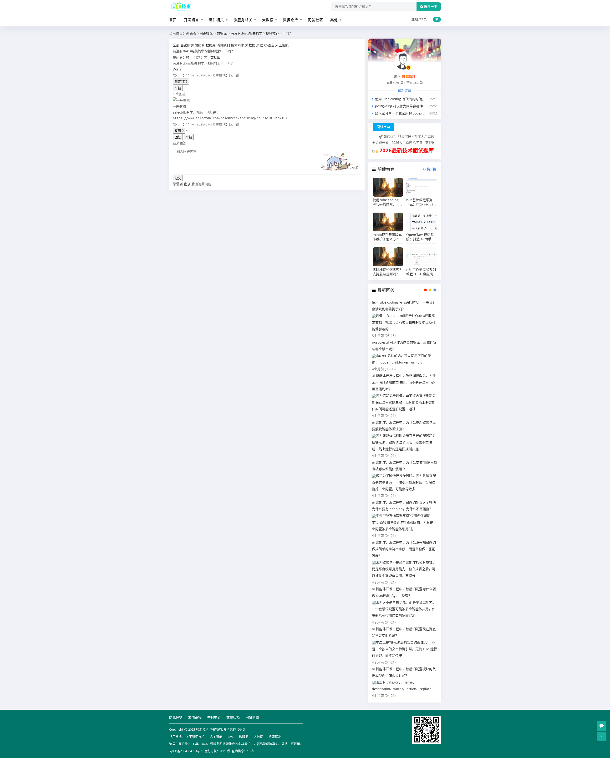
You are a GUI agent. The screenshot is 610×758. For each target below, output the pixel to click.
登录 (423, 19)
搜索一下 (430, 7)
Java (231, 736)
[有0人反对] (188, 130)
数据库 (222, 33)
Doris (177, 69)
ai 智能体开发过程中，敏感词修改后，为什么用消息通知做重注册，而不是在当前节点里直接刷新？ (404, 382)
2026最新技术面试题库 (406, 150)
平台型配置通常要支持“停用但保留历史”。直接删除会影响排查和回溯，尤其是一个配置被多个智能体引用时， (404, 522)
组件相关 (216, 19)
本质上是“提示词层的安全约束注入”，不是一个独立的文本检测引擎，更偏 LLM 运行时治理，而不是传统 (404, 649)
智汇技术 (202, 729)
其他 (334, 19)
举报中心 (214, 717)
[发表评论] (601, 726)
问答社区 (315, 19)
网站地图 (252, 717)
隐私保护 (176, 717)
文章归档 (233, 717)
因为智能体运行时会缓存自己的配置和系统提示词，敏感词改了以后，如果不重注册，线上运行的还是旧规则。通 (404, 442)
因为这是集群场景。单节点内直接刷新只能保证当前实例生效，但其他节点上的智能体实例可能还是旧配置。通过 (404, 402)
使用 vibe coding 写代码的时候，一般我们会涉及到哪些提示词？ (423, 99)
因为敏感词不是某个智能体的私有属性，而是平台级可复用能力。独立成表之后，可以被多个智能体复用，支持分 (404, 569)
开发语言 (191, 19)
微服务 (243, 736)
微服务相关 (243, 19)
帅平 (189, 57)
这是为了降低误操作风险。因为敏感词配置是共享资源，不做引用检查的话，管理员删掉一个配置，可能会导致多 (404, 482)
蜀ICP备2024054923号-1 (186, 751)
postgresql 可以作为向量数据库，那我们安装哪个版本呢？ (419, 106)
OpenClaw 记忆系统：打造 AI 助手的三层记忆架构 (420, 237)
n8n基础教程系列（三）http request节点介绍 (421, 202)
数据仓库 (290, 19)
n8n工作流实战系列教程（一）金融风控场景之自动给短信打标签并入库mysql (421, 272)
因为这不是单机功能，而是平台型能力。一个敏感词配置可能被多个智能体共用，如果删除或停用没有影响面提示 (404, 609)
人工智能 (216, 736)
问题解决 (275, 736)
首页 (173, 19)
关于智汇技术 (195, 736)
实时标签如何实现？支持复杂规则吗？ (388, 272)
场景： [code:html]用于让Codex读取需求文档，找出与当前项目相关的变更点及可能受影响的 (403, 322)
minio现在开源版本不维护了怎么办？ (387, 237)
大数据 (268, 19)
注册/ (415, 19)
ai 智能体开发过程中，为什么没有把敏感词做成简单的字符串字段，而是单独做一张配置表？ (404, 549)
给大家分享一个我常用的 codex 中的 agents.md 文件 (415, 113)
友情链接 (195, 717)
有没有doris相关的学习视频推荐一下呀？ (261, 33)
